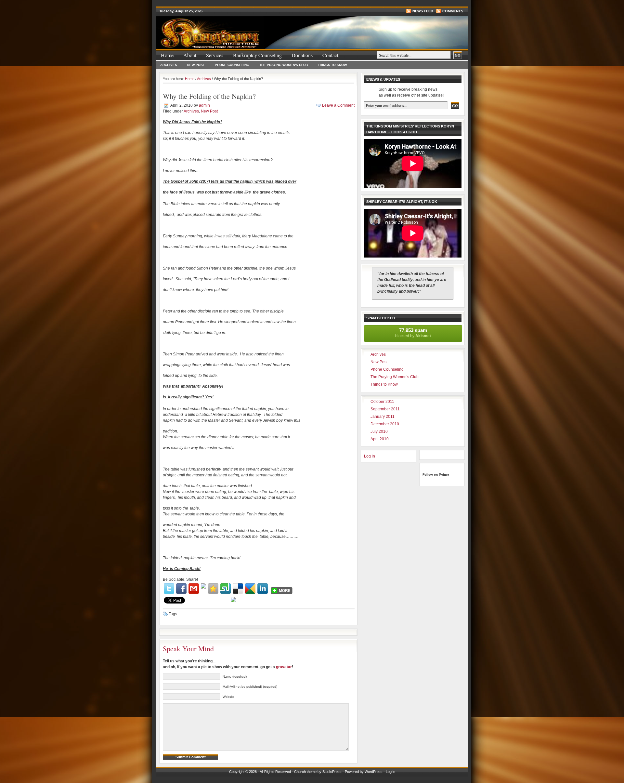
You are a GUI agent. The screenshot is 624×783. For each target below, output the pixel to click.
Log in (369, 456)
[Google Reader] (250, 588)
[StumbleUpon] (225, 588)
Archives (168, 65)
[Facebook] (181, 588)
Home (167, 55)
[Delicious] (238, 588)
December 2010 (384, 424)
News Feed (422, 11)
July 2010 (379, 431)
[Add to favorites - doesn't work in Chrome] (213, 588)
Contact (330, 55)
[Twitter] (169, 588)
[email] (193, 588)
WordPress (374, 772)
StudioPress (332, 772)
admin (204, 105)
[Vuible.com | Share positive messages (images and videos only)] (203, 587)
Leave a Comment (338, 105)
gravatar (284, 667)
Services (214, 55)
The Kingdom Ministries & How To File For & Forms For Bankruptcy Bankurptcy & (234, 29)
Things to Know (332, 65)
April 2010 (379, 439)
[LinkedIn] (262, 588)
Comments (452, 11)
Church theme (305, 772)
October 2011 (382, 401)
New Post (196, 65)
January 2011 (382, 416)
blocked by (413, 332)
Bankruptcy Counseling (257, 55)
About (189, 55)
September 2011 (385, 409)
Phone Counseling (232, 65)
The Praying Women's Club (283, 65)
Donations (302, 55)
